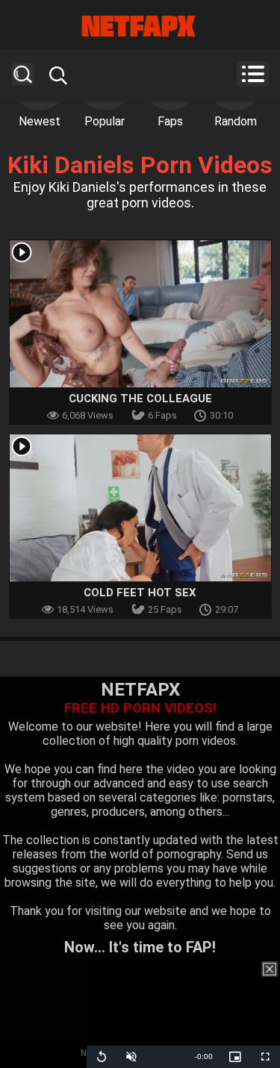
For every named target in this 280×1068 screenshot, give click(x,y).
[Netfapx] (140, 26)
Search (22, 74)
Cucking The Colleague (140, 398)
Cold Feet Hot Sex (140, 592)
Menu (252, 74)
